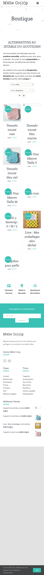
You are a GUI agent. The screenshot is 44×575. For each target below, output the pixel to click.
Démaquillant (28, 394)
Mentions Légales (9, 394)
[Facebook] (5, 361)
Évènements (8, 379)
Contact (6, 376)
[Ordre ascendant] (33, 84)
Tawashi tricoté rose (12, 130)
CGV (4, 391)
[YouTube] (9, 361)
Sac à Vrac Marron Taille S (32, 158)
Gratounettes (28, 379)
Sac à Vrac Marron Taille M (12, 197)
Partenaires (7, 382)
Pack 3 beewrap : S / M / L (12, 222)
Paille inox (32, 193)
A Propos (6, 388)
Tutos (25, 368)
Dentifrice (26, 388)
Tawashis (26, 376)
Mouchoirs (27, 385)
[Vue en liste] (24, 95)
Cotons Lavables (29, 391)
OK (37, 570)
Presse (5, 385)
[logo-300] (15, 2)
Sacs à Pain (27, 382)
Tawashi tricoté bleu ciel (12, 173)
